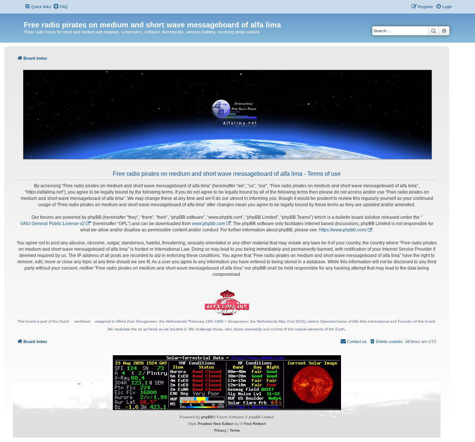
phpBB (207, 417)
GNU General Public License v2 (52, 223)
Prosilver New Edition (216, 424)
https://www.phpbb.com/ (343, 229)
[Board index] (28, 17)
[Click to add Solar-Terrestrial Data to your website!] (227, 382)
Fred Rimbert (255, 424)
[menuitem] (60, 6)
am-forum (82, 321)
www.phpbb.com (208, 223)
